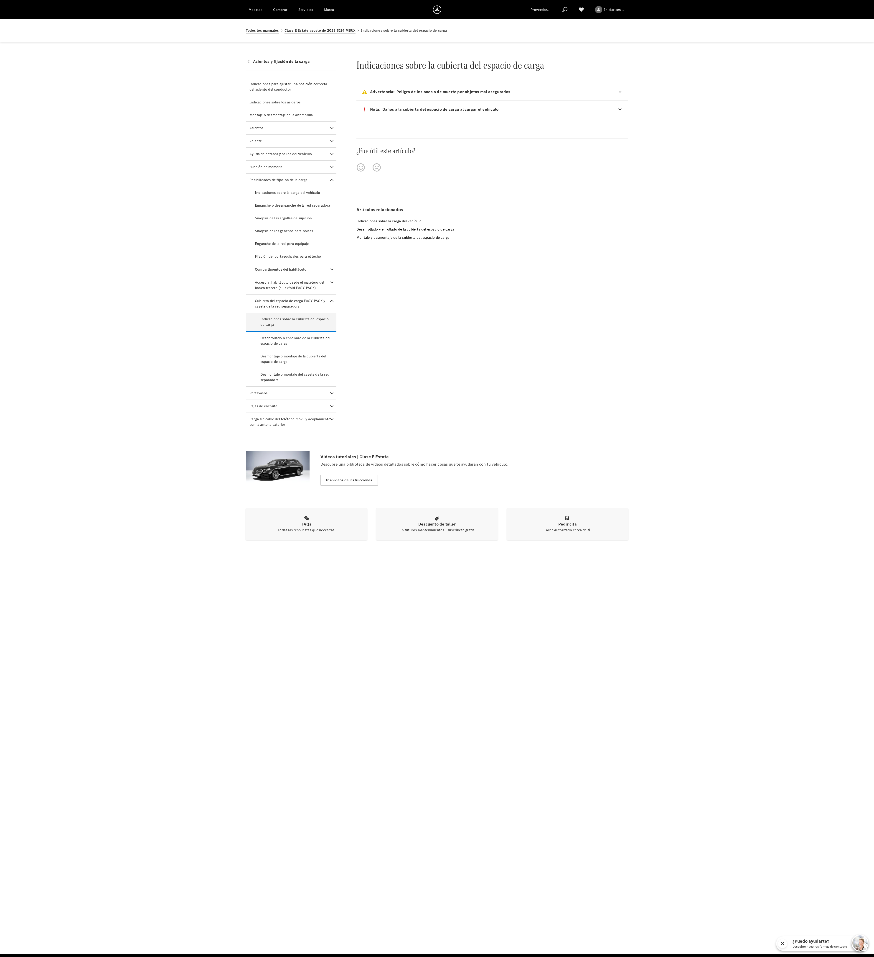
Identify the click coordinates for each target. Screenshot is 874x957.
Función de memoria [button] (266, 166)
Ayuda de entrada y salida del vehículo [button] (280, 153)
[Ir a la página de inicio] (437, 9)
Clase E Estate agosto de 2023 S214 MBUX (320, 30)
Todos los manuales (262, 30)
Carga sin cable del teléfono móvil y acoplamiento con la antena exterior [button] (289, 422)
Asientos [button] (256, 128)
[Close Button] (836, 943)
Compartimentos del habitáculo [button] (280, 269)
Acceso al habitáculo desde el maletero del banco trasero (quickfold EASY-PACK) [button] (289, 285)
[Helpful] (360, 167)
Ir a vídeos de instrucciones (349, 480)
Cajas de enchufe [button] (263, 406)
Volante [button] (255, 141)
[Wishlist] (581, 9)
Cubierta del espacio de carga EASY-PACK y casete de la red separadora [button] (290, 303)
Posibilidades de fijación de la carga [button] (278, 179)
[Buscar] (565, 9)
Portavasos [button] (258, 393)
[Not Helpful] (376, 167)
